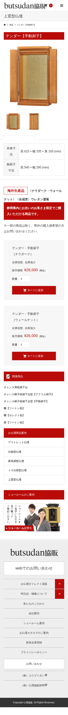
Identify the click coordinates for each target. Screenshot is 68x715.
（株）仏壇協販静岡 (33, 685)
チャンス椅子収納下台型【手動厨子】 (26, 401)
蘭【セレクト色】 (14, 415)
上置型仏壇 (14, 479)
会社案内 (34, 613)
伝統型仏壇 (14, 451)
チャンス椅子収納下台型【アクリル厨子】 (29, 394)
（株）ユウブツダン (33, 675)
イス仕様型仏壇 (17, 470)
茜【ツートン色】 (14, 422)
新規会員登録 (34, 642)
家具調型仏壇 (16, 460)
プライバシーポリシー (34, 652)
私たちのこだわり (34, 603)
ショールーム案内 (34, 623)
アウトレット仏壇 (18, 442)
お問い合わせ (34, 663)
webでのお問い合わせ (34, 568)
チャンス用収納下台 (16, 387)
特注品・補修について (34, 593)
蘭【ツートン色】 (14, 408)
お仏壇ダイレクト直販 (34, 583)
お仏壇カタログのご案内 (34, 632)
